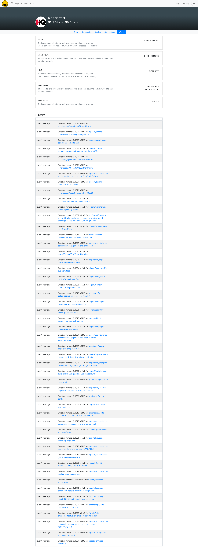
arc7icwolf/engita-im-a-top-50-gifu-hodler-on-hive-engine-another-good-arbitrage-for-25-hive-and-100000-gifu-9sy (83, 218)
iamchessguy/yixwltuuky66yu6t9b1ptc (74, 126)
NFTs (25, 3)
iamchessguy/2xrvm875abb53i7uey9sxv (75, 159)
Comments (86, 32)
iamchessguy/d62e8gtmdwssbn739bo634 (76, 193)
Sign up (186, 3)
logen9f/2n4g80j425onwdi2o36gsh (73, 254)
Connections (109, 32)
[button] (193, 3)
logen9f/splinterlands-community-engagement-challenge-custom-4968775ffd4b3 (83, 524)
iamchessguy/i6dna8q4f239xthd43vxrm (75, 168)
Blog (76, 32)
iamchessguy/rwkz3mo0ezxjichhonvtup (75, 201)
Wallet (121, 32)
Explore (18, 3)
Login (178, 3)
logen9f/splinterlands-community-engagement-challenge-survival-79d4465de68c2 (83, 338)
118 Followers (57, 22)
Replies (98, 32)
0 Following (73, 22)
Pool (32, 3)
